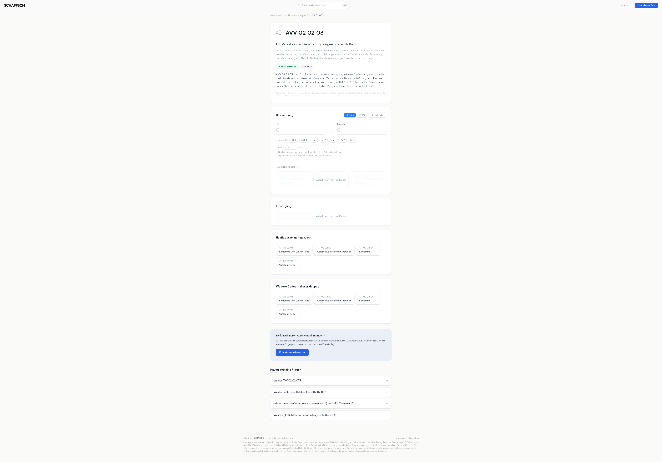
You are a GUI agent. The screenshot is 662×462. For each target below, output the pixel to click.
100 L (293, 140)
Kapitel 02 (305, 15)
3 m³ (323, 140)
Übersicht (292, 15)
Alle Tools (624, 5)
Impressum (401, 438)
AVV (283, 93)
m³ (277, 124)
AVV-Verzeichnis (278, 15)
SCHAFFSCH (259, 438)
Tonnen (341, 124)
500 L (304, 140)
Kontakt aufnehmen (290, 352)
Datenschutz (413, 438)
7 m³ (342, 140)
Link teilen (379, 115)
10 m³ (352, 140)
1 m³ (314, 140)
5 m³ (333, 140)
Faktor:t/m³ (289, 147)
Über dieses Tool (646, 5)
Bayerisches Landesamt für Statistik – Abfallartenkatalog (313, 152)
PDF (364, 115)
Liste (352, 115)
